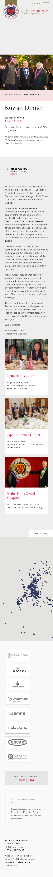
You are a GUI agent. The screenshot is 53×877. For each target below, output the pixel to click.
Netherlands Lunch (21, 376)
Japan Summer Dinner (23, 435)
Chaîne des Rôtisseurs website (19, 856)
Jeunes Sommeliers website (17, 862)
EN (38, 4)
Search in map (41, 533)
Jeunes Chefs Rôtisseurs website (20, 859)
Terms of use (11, 865)
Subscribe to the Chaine (26, 778)
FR (33, 4)
